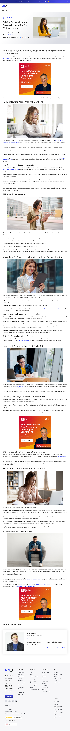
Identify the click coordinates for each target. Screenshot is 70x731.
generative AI (6, 58)
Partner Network (58, 674)
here (6, 690)
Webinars (20, 674)
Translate (20, 680)
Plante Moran (45, 681)
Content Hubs (21, 685)
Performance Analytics (21, 687)
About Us (56, 672)
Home (3, 10)
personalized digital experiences (33, 579)
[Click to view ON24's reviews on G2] (13, 717)
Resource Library (34, 676)
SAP (43, 674)
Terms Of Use (8, 707)
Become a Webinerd (34, 689)
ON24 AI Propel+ (22, 694)
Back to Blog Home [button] (10, 17)
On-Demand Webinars (33, 681)
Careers (55, 680)
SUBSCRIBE (9, 696)
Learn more (52, 1)
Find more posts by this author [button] (54, 648)
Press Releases (57, 685)
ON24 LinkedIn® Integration (22, 691)
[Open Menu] (67, 6)
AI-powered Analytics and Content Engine (25, 586)
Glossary (32, 687)
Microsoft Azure (45, 672)
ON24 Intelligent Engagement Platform (45, 584)
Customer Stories (46, 691)
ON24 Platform (21, 672)
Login (31, 672)
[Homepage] (7, 6)
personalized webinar (24, 340)
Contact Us (56, 701)
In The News (57, 682)
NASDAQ (44, 683)
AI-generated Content (21, 677)
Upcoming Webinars (35, 679)
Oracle (43, 679)
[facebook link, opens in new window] (6, 701)
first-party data (21, 386)
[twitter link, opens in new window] (9, 701)
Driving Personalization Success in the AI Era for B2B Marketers (16, 10)
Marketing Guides (34, 685)
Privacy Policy (8, 709)
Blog (6, 10)
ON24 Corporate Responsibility (58, 677)
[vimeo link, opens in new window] (13, 701)
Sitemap (7, 705)
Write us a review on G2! (10, 720)
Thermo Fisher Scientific (45, 688)
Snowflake (44, 676)
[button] (67, 2)
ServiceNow (44, 685)
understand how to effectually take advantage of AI (46, 308)
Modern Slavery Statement (11, 711)
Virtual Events (21, 682)
